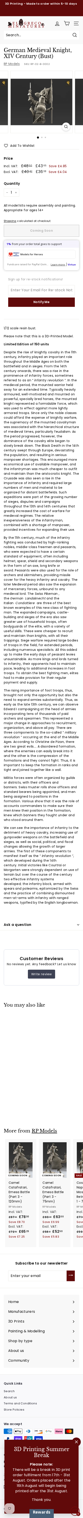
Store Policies (14, 1409)
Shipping (10, 221)
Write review (41, 974)
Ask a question (17, 924)
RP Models (12, 64)
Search (9, 1391)
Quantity (12, 183)
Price (8, 158)
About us (10, 1397)
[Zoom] (66, 127)
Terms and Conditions (20, 1403)
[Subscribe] (71, 1276)
